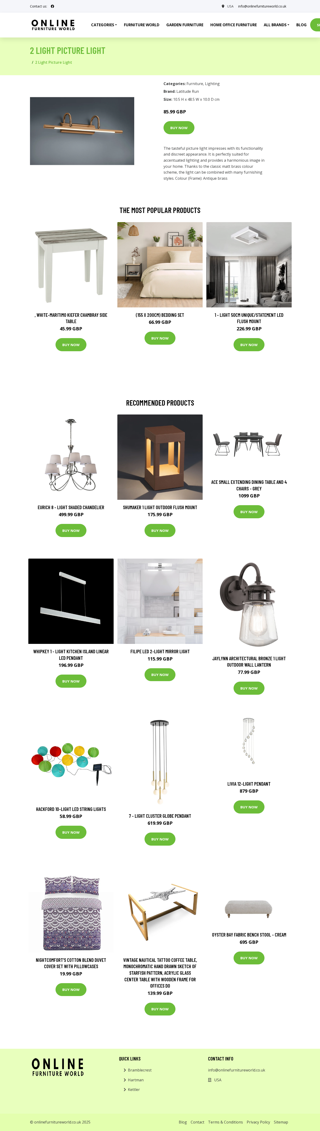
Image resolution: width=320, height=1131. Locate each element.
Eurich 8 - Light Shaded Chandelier (71, 507)
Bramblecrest (140, 1070)
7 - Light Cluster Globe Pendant (160, 816)
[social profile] (52, 6)
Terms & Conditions (225, 1122)
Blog (301, 24)
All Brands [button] (275, 24)
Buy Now (179, 127)
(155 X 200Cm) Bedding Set (160, 315)
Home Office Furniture (233, 24)
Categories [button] (102, 24)
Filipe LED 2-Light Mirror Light (160, 651)
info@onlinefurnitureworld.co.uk (262, 6)
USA (230, 6)
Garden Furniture (184, 24)
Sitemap (281, 1122)
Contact (197, 1122)
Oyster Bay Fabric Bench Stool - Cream (249, 934)
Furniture (194, 83)
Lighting (212, 83)
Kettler (134, 1089)
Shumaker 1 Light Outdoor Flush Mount (160, 507)
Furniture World (141, 24)
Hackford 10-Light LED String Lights (71, 809)
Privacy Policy (258, 1122)
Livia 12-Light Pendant (249, 784)
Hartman (136, 1079)
